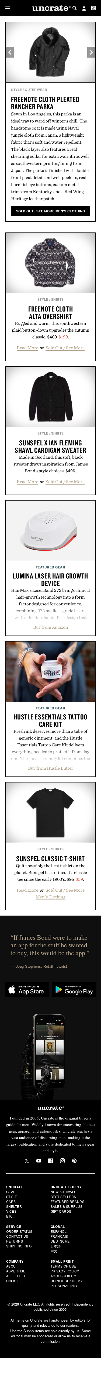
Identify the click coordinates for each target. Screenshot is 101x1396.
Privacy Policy (65, 1271)
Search (74, 8)
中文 (54, 1251)
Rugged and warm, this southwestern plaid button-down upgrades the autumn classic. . (50, 329)
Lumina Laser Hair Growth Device (50, 579)
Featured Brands (68, 1201)
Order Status (19, 1231)
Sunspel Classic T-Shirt (50, 858)
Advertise (16, 1271)
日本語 (56, 1246)
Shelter (14, 1206)
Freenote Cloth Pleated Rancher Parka (45, 103)
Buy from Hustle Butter (50, 768)
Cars (11, 1201)
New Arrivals (63, 1191)
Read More (27, 347)
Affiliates (15, 1276)
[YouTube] (39, 1161)
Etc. (10, 1216)
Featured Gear (50, 567)
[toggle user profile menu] (84, 9)
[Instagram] (62, 1161)
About (12, 1266)
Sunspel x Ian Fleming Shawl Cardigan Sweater (50, 446)
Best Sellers (63, 1196)
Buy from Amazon (50, 627)
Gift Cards (61, 1211)
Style (16, 89)
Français (59, 1236)
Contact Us (17, 1236)
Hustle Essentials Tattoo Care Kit (50, 720)
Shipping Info (19, 1246)
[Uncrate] (50, 8)
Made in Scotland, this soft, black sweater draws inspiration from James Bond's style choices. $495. (50, 463)
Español (59, 1231)
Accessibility (63, 1276)
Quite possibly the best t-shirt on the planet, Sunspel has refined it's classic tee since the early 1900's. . (50, 872)
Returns (14, 1241)
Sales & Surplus (67, 1206)
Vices (11, 1211)
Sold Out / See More (65, 347)
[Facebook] (51, 1161)
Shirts (57, 299)
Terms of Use (63, 1266)
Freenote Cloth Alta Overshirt (50, 312)
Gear (11, 1191)
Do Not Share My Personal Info (67, 1283)
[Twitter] (27, 1161)
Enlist (12, 1280)
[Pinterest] (74, 1161)
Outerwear (36, 89)
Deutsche (60, 1241)
